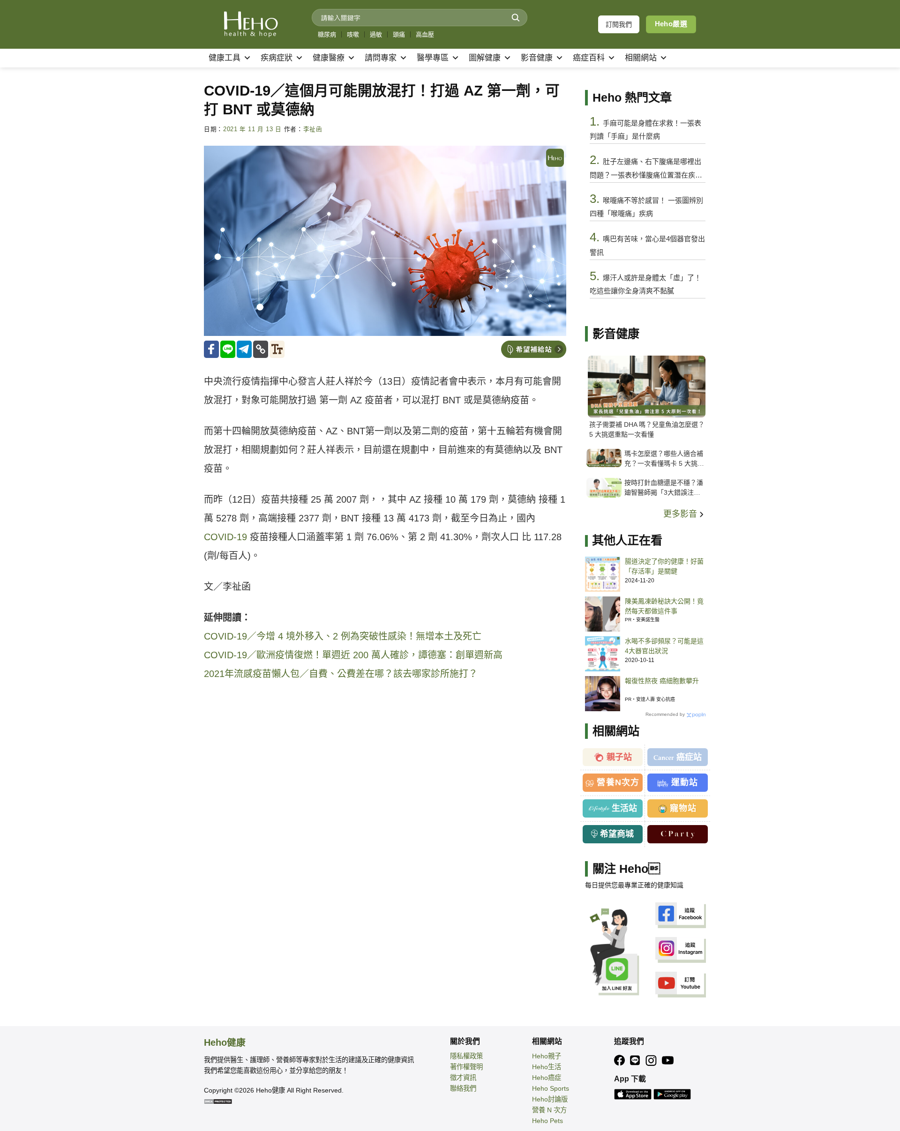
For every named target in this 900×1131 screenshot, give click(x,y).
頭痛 (399, 34)
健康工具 (224, 57)
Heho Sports (550, 1088)
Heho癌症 (546, 1077)
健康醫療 (329, 57)
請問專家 (381, 57)
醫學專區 (433, 57)
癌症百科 (589, 57)
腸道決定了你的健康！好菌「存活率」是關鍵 (664, 566)
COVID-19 (225, 537)
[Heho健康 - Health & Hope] (251, 24)
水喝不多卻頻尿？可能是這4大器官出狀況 (664, 646)
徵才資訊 (463, 1077)
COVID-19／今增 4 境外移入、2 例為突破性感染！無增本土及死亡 (342, 636)
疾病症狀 (276, 57)
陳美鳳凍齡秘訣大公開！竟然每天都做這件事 (664, 606)
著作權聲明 (466, 1067)
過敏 (376, 34)
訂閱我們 (619, 24)
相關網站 (641, 57)
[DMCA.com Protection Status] (218, 1101)
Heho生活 (546, 1067)
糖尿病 (327, 34)
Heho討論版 (550, 1099)
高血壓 (425, 34)
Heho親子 (546, 1056)
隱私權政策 (466, 1056)
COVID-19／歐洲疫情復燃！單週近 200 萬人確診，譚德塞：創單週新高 (353, 655)
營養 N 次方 (549, 1110)
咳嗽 (353, 34)
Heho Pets (547, 1120)
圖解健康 (485, 57)
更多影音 (681, 514)
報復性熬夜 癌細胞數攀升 (662, 681)
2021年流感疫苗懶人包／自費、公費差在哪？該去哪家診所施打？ (341, 674)
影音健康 (537, 57)
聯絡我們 (463, 1088)
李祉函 (312, 129)
